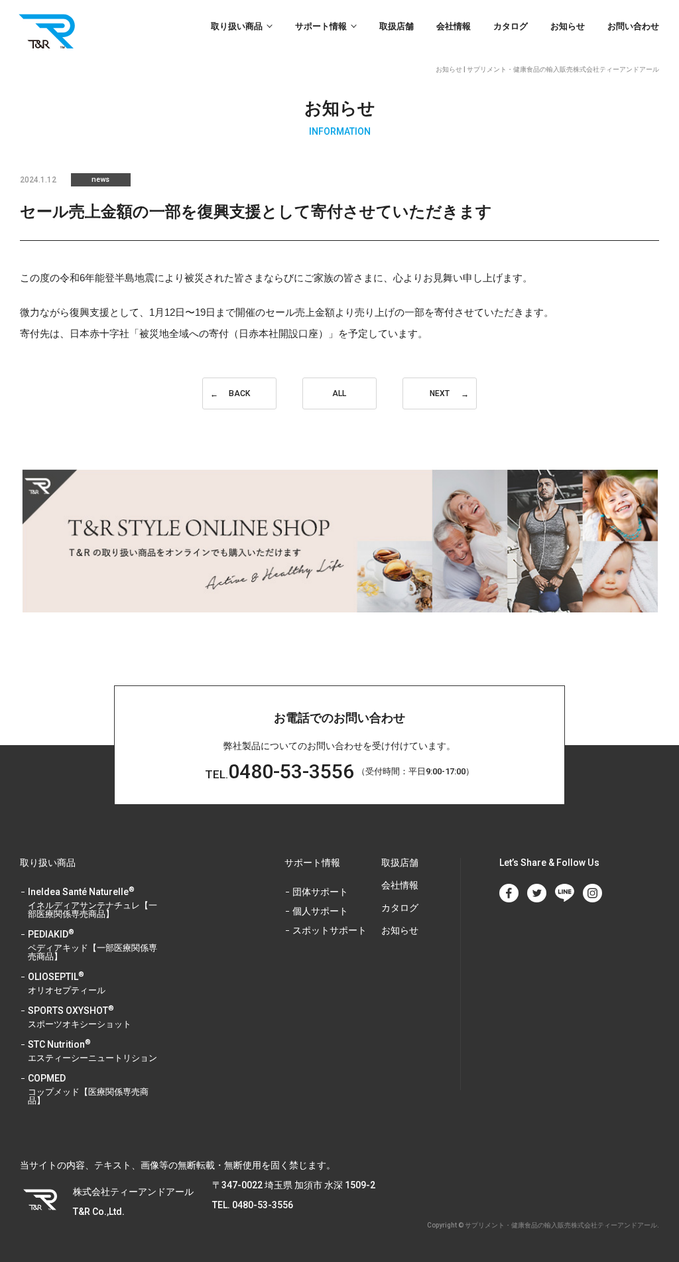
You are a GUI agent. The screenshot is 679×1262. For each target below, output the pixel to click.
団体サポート (320, 892)
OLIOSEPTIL (66, 983)
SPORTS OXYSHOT (79, 1017)
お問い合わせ (633, 26)
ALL (339, 393)
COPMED (88, 1089)
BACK (239, 393)
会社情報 (453, 26)
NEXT (440, 393)
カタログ (510, 26)
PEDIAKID (92, 945)
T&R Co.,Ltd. (50, 30)
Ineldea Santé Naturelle (92, 903)
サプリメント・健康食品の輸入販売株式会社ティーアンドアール (561, 1225)
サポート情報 (321, 26)
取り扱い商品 (237, 26)
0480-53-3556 (279, 771)
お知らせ (567, 26)
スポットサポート (329, 931)
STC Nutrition (92, 1051)
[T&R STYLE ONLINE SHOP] (339, 540)
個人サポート (320, 911)
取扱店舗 (396, 26)
